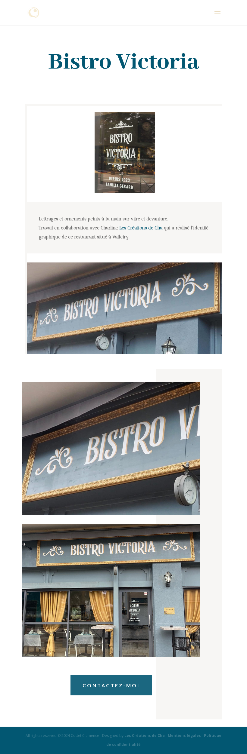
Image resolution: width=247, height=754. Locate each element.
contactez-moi (111, 685)
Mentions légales (184, 735)
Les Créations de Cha (141, 228)
